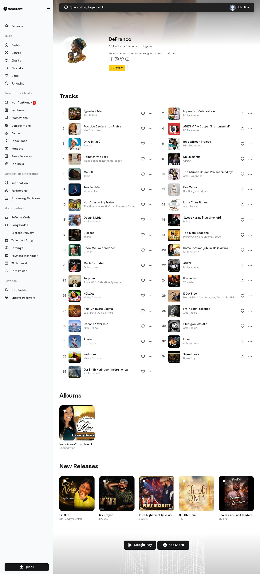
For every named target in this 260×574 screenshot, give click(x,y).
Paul (181, 519)
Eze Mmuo (190, 187)
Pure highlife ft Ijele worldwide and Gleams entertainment (156, 515)
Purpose (89, 278)
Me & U (88, 172)
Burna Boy (189, 358)
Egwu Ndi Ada (93, 111)
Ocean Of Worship (96, 324)
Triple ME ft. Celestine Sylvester (103, 282)
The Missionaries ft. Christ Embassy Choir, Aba (112, 206)
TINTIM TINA (90, 115)
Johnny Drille (191, 343)
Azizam (88, 339)
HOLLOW (89, 294)
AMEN (187, 263)
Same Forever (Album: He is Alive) (205, 248)
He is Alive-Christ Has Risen (77, 444)
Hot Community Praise (99, 202)
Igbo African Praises (197, 142)
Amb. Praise (190, 206)
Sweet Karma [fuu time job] (202, 218)
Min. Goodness (93, 130)
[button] (48, 8)
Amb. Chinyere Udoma (98, 309)
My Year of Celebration (199, 111)
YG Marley (189, 282)
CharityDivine (191, 252)
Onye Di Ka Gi (92, 142)
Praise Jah (190, 278)
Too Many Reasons (196, 233)
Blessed (89, 233)
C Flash (88, 252)
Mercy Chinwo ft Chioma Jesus (202, 237)
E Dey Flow (190, 294)
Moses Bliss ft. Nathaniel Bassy (103, 161)
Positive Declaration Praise (102, 126)
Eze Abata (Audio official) (99, 313)
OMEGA (187, 161)
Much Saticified (94, 263)
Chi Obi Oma (187, 515)
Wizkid (87, 237)
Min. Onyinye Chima (70, 519)
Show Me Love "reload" (99, 248)
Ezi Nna (64, 515)
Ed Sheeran (90, 343)
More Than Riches (195, 202)
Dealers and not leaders (236, 515)
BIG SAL (103, 519)
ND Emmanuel (191, 115)
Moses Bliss (91, 191)
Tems (87, 176)
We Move (90, 354)
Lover (187, 339)
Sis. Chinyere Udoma (195, 191)
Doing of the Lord (96, 157)
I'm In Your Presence (196, 309)
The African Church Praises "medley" (208, 172)
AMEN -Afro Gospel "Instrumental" (206, 126)
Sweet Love (191, 354)
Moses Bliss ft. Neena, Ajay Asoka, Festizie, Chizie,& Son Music (221, 297)
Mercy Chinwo (92, 297)
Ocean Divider (93, 218)
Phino (186, 222)
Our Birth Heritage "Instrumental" (107, 369)
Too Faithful (92, 187)
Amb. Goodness (193, 176)
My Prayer (106, 515)
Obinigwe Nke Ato (195, 324)
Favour (88, 146)
